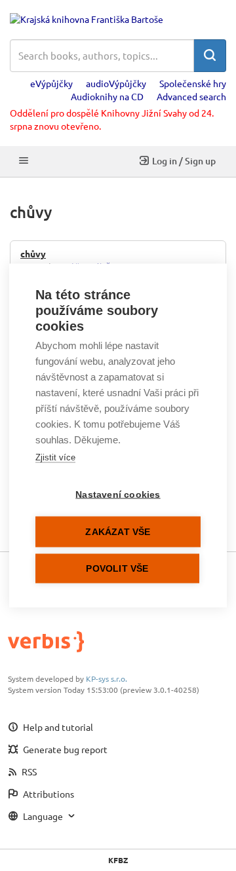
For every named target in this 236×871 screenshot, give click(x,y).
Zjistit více (55, 457)
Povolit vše (117, 569)
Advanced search (191, 96)
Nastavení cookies (117, 495)
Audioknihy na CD (107, 96)
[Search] (209, 55)
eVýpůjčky (51, 83)
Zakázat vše (117, 532)
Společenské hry (192, 83)
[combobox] (102, 55)
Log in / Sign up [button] (184, 161)
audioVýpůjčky (116, 83)
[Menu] (23, 161)
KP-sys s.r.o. (106, 678)
